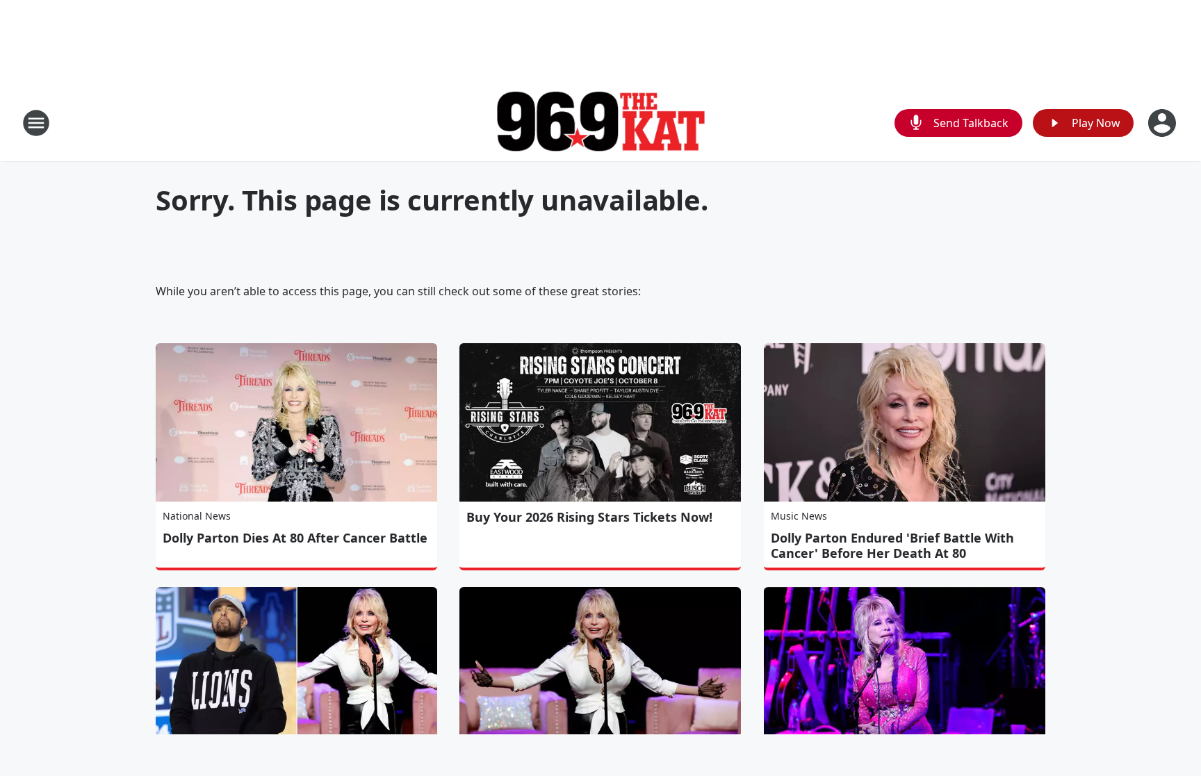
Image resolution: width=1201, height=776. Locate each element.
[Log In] (1163, 123)
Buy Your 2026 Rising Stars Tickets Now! (589, 517)
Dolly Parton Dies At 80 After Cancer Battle (295, 537)
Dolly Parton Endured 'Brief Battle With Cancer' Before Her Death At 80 (892, 545)
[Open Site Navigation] (36, 123)
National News (197, 515)
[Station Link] (600, 123)
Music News (799, 515)
